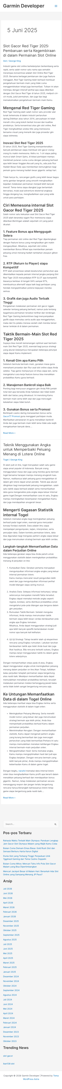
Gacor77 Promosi (11, 416)
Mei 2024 (7, 1009)
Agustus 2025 (10, 939)
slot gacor (8, 1056)
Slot (5, 61)
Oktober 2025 (9, 930)
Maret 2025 (8, 962)
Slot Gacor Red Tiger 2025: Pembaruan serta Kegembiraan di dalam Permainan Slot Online (29, 50)
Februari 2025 (10, 967)
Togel (5, 459)
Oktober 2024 (10, 986)
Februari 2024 (10, 1022)
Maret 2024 (9, 1018)
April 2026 (8, 902)
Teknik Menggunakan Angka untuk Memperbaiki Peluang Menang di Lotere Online (27, 449)
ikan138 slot (8, 1063)
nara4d (22, 771)
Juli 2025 (7, 944)
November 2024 (11, 981)
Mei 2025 (7, 953)
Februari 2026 (10, 912)
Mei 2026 (7, 898)
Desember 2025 (11, 921)
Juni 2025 (8, 949)
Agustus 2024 (10, 995)
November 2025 (11, 926)
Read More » (9, 433)
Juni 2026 (8, 893)
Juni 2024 (8, 1004)
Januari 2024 (9, 1027)
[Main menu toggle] (56, 6)
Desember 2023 (11, 1032)
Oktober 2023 (10, 1041)
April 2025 (8, 958)
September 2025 (11, 935)
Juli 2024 (7, 999)
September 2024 (11, 990)
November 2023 (11, 1036)
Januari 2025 (9, 972)
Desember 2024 (11, 976)
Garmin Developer (23, 6)
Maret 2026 (9, 907)
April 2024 (8, 1013)
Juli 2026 (7, 889)
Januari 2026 (9, 916)
